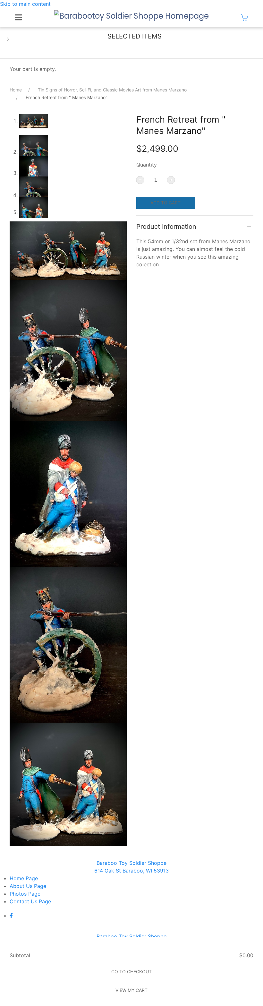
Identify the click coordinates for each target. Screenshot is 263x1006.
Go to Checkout (131, 971)
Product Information (166, 226)
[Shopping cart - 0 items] (245, 17)
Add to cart (165, 202)
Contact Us (30, 901)
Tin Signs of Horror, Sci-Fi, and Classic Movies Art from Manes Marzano (112, 89)
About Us (28, 886)
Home (16, 89)
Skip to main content (25, 4)
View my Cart (131, 990)
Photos (25, 893)
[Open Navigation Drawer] (18, 17)
